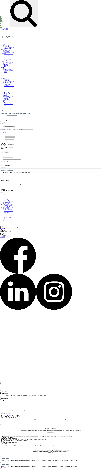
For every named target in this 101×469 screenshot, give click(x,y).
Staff (5, 68)
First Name (3, 136)
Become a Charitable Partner (9, 214)
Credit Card (6, 132)
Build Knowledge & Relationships (10, 90)
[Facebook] (1, 17)
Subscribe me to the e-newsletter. (7, 190)
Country (2, 152)
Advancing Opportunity (8, 63)
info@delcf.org (2, 237)
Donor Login (6, 203)
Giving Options (6, 51)
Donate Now (4, 110)
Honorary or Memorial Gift (4, 124)
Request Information (7, 48)
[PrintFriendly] (1, 28)
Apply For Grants (7, 206)
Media (5, 219)
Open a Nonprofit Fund (8, 55)
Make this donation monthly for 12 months (8, 121)
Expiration (3, 148)
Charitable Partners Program (9, 52)
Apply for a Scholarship (8, 58)
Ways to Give (6, 45)
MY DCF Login (5, 109)
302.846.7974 (2, 236)
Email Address (3, 140)
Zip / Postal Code (4, 161)
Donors (3, 44)
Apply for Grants (7, 89)
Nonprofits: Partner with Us (8, 54)
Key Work (6, 64)
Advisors (3, 49)
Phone (1, 123)
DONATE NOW (5, 29)
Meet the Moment (7, 66)
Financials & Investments (8, 70)
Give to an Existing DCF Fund (9, 47)
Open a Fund (6, 46)
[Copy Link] (1, 25)
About (3, 67)
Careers (5, 72)
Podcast (5, 108)
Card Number (3, 145)
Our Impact (6, 196)
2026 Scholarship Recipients (9, 59)
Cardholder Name (4, 147)
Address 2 (2, 156)
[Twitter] (1, 19)
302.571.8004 (2, 228)
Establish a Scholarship (8, 216)
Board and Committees (8, 69)
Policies (5, 220)
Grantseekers (4, 53)
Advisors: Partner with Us (8, 50)
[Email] (1, 23)
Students (3, 57)
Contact (5, 198)
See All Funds (2, 174)
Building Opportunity (7, 208)
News (3, 73)
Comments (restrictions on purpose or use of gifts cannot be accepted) (11, 129)
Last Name (3, 138)
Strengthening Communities (8, 62)
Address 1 (3, 154)
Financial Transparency (8, 197)
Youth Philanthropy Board (8, 60)
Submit (1, 192)
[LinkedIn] (1, 21)
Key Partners (6, 65)
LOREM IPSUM (3, 461)
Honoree (1, 125)
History (5, 71)
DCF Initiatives (4, 61)
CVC (2, 146)
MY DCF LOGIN (5, 28)
